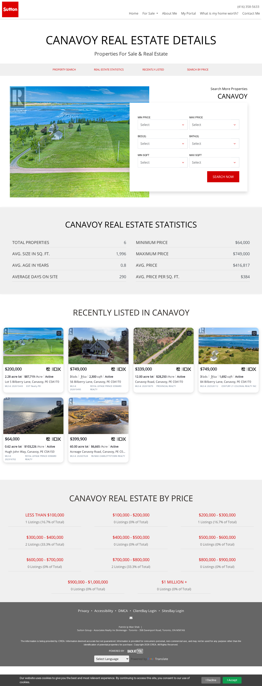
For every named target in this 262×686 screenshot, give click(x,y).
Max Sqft (195, 155)
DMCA (123, 611)
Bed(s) (142, 136)
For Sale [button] (149, 13)
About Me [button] (169, 13)
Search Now (223, 176)
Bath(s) (194, 136)
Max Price (196, 117)
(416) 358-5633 (248, 7)
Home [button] (133, 13)
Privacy (83, 611)
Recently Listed (153, 69)
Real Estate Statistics (109, 69)
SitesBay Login (173, 611)
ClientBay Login (145, 611)
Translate (161, 659)
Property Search (64, 69)
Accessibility (103, 611)
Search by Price (197, 69)
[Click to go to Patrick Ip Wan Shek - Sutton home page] (10, 9)
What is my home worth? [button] (219, 13)
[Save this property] (59, 333)
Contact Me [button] (251, 13)
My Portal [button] (188, 13)
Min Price (144, 117)
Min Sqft (143, 155)
